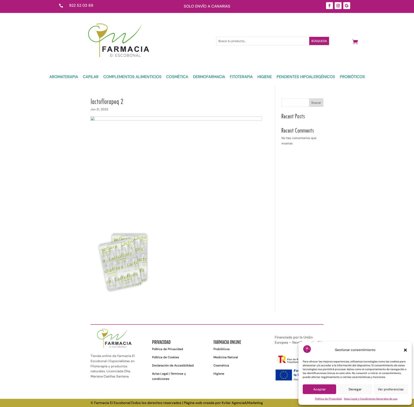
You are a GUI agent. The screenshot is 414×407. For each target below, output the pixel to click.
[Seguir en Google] (346, 5)
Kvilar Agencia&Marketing (242, 403)
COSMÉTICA (177, 77)
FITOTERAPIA (241, 77)
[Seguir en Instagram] (338, 5)
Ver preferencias (391, 389)
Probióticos (221, 349)
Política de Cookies (165, 357)
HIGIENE (264, 77)
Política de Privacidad (328, 399)
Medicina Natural (225, 357)
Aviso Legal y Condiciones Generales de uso (370, 399)
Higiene (218, 374)
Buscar (316, 103)
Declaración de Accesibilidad (173, 365)
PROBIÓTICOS (352, 77)
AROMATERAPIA (63, 77)
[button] (405, 350)
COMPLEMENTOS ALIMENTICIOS (132, 77)
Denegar (355, 389)
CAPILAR (91, 77)
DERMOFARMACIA (209, 77)
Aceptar (319, 389)
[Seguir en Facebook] (329, 5)
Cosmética (221, 365)
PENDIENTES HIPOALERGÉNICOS (306, 77)
